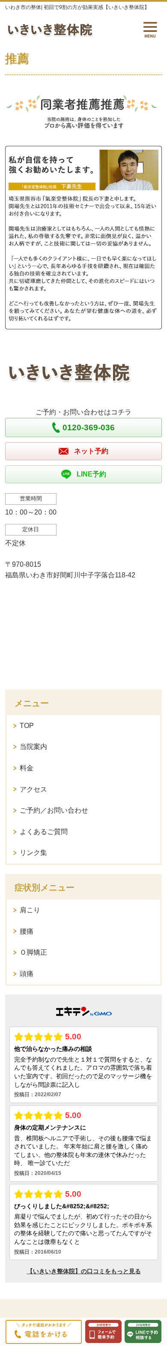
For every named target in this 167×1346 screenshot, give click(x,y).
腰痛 (26, 931)
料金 (26, 768)
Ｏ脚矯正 (33, 952)
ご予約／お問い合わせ (54, 810)
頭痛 (26, 973)
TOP (27, 725)
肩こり (30, 910)
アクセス (33, 789)
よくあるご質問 (44, 831)
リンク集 (33, 852)
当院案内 (33, 746)
